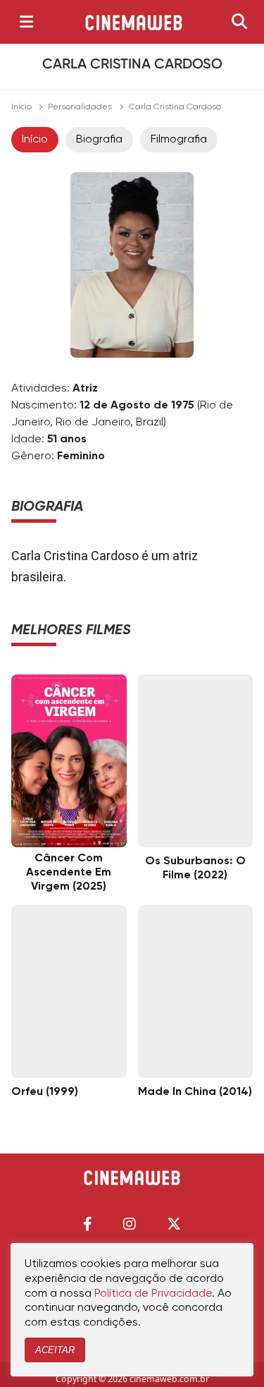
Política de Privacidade (153, 1294)
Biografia (99, 139)
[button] (87, 1224)
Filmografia (179, 139)
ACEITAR (55, 1350)
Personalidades (80, 107)
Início (21, 107)
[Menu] (26, 22)
